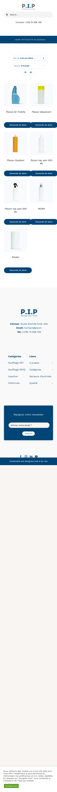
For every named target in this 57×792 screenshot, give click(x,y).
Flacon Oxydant (15, 160)
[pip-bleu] (29, 310)
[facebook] (20, 456)
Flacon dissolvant (41, 112)
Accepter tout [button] (11, 786)
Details (15, 95)
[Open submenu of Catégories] (52, 369)
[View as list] (30, 72)
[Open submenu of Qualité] (52, 383)
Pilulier (15, 257)
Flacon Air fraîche (15, 112)
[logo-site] (28, 5)
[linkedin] (31, 456)
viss (46, 461)
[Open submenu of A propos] (52, 362)
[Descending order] (43, 58)
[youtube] (36, 456)
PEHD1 (41, 208)
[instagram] (26, 456)
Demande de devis (18, 125)
